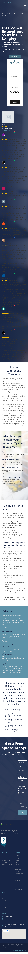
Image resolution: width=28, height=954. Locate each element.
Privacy (15, 950)
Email (20, 767)
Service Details (20, 798)
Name (20, 759)
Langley (14, 13)
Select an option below (22, 785)
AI (25, 950)
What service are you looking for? (14, 92)
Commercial (22, 788)
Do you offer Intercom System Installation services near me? (13, 715)
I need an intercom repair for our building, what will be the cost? (13, 721)
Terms (21, 950)
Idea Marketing (11, 945)
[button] (25, 5)
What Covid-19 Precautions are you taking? (14, 725)
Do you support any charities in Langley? (11, 730)
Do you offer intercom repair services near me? (12, 710)
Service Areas (6, 13)
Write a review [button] (6, 130)
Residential (22, 794)
